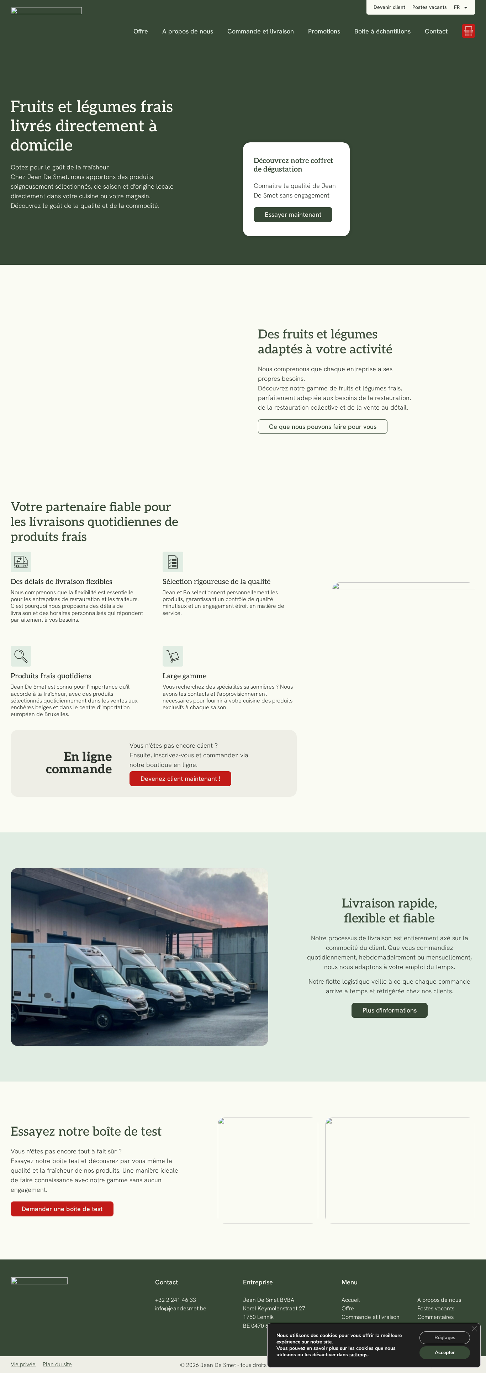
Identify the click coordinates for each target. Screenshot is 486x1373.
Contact (436, 31)
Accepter (445, 1352)
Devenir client (389, 7)
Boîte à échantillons (382, 31)
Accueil (351, 1300)
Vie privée (23, 1364)
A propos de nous (187, 31)
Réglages (444, 1337)
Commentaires (435, 1317)
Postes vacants (429, 7)
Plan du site (57, 1364)
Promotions (324, 31)
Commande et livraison (260, 31)
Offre (140, 31)
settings (358, 1355)
